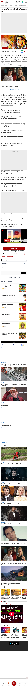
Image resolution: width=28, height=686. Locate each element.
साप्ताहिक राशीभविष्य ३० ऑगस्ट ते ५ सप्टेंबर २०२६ (5, 636)
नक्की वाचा (6, 626)
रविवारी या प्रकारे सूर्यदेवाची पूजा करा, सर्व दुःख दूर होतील (5, 597)
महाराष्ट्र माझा (4, 6)
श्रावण (10, 6)
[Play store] (22, 2)
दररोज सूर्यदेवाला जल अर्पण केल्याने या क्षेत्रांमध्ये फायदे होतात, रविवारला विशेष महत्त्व (16, 597)
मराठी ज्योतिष (22, 6)
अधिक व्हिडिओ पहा (6, 604)
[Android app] (14, 643)
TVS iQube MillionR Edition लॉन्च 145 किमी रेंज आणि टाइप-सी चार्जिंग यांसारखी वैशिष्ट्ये (15, 636)
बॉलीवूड (3, 257)
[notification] (25, 2)
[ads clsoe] (27, 678)
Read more (7, 240)
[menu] (2, 2)
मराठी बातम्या (10, 257)
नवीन (4, 587)
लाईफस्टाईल (23, 254)
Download (5, 47)
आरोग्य (15, 6)
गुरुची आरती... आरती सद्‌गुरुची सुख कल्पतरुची (14, 251)
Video (5, 601)
